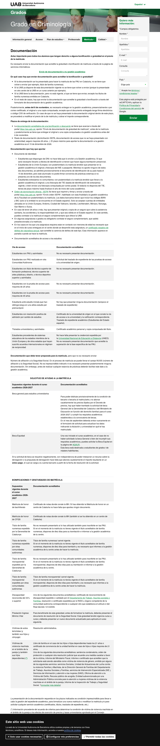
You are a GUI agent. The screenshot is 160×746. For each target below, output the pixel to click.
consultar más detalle (50, 685)
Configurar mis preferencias (64, 736)
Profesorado (74, 39)
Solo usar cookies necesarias (26, 736)
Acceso (39, 39)
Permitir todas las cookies (100, 736)
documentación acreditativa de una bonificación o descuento (44, 126)
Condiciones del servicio (130, 108)
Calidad (102, 39)
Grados (18, 12)
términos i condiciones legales (129, 92)
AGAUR (76, 444)
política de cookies (72, 730)
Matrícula (88, 39)
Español (142, 4)
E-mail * (122, 55)
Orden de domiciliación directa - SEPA (31, 191)
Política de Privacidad (129, 105)
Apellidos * (124, 44)
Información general (22, 39)
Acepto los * (129, 92)
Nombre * (123, 33)
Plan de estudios (55, 39)
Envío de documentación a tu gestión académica (62, 71)
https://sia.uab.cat (27, 129)
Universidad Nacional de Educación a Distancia (80, 338)
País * (122, 79)
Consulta (123, 65)
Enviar (133, 118)
